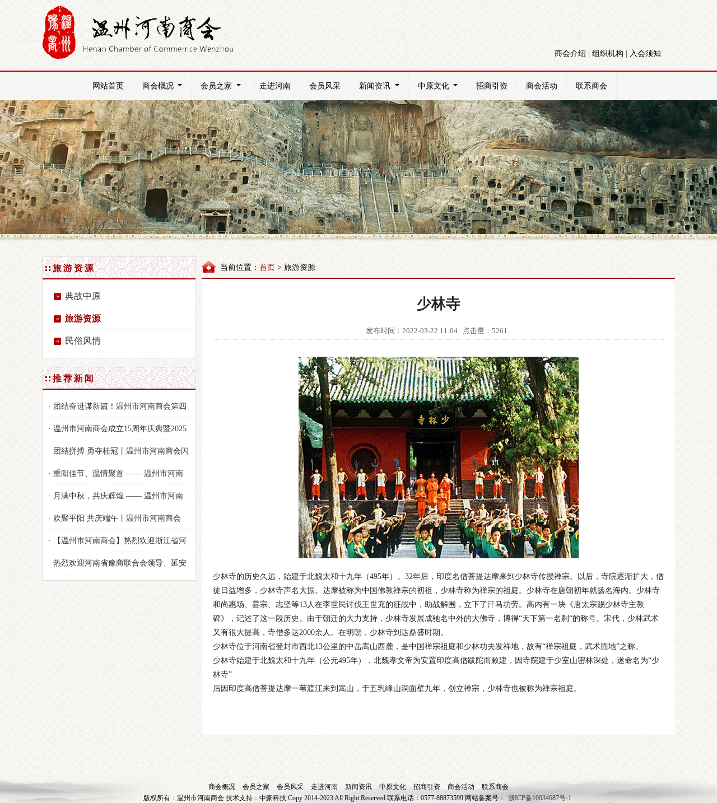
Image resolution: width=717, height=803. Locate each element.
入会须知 (645, 53)
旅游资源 (83, 318)
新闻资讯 (374, 86)
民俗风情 (83, 341)
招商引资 (492, 86)
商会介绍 (570, 53)
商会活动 (541, 86)
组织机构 (607, 53)
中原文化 (433, 86)
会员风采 (325, 86)
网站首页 (108, 86)
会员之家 (216, 86)
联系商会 (591, 86)
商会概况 (158, 86)
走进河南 (275, 86)
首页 (267, 267)
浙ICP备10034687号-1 (539, 798)
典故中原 (83, 296)
